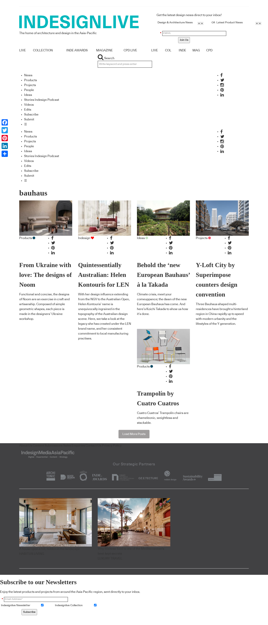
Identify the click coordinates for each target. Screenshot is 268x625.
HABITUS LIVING (31, 553)
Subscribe (31, 114)
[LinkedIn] (5, 146)
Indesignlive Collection (69, 605)
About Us (25, 445)
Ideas (28, 94)
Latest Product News (229, 22)
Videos (29, 104)
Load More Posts (134, 434)
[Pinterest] (5, 138)
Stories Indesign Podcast (41, 99)
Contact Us (93, 445)
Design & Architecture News (175, 22)
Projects (30, 85)
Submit (29, 119)
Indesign (84, 238)
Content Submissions (48, 445)
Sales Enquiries (74, 445)
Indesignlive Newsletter (15, 605)
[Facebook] (5, 122)
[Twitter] (5, 130)
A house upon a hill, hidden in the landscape (49, 548)
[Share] (5, 154)
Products (30, 80)
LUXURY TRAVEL (110, 558)
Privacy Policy (112, 445)
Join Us (184, 40)
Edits (27, 109)
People (29, 90)
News (28, 75)
